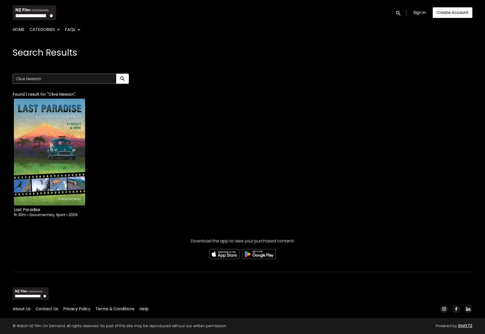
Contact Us (47, 309)
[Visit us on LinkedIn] (468, 309)
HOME (19, 29)
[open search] (398, 12)
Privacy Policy (76, 309)
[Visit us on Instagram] (444, 309)
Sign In (419, 12)
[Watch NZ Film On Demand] (31, 293)
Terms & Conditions (114, 309)
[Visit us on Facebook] (456, 309)
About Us (22, 309)
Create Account (453, 12)
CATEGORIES (42, 29)
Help (144, 309)
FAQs (70, 29)
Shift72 (465, 326)
